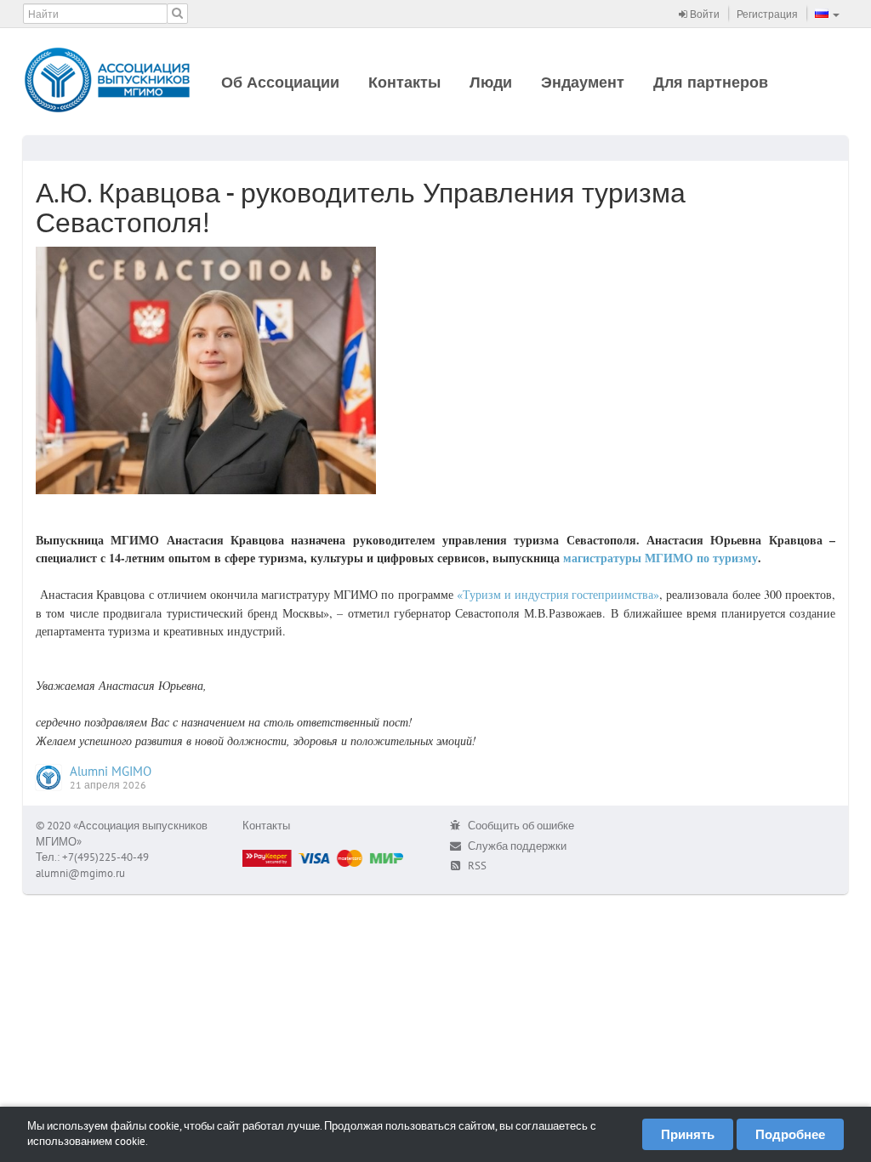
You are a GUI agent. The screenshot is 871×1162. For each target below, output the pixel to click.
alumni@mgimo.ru (80, 873)
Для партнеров (710, 82)
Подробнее (790, 1134)
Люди (491, 82)
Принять (687, 1134)
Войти (703, 14)
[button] (827, 13)
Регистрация (767, 14)
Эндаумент (582, 82)
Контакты (404, 82)
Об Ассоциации (280, 82)
